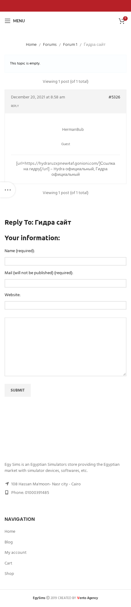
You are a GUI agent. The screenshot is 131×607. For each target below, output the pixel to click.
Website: (12, 295)
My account (16, 553)
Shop (9, 574)
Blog (9, 542)
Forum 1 (70, 44)
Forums (50, 44)
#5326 (114, 97)
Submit (18, 390)
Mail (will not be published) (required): (39, 273)
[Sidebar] (7, 189)
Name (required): (20, 251)
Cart (8, 564)
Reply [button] (15, 106)
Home (31, 44)
